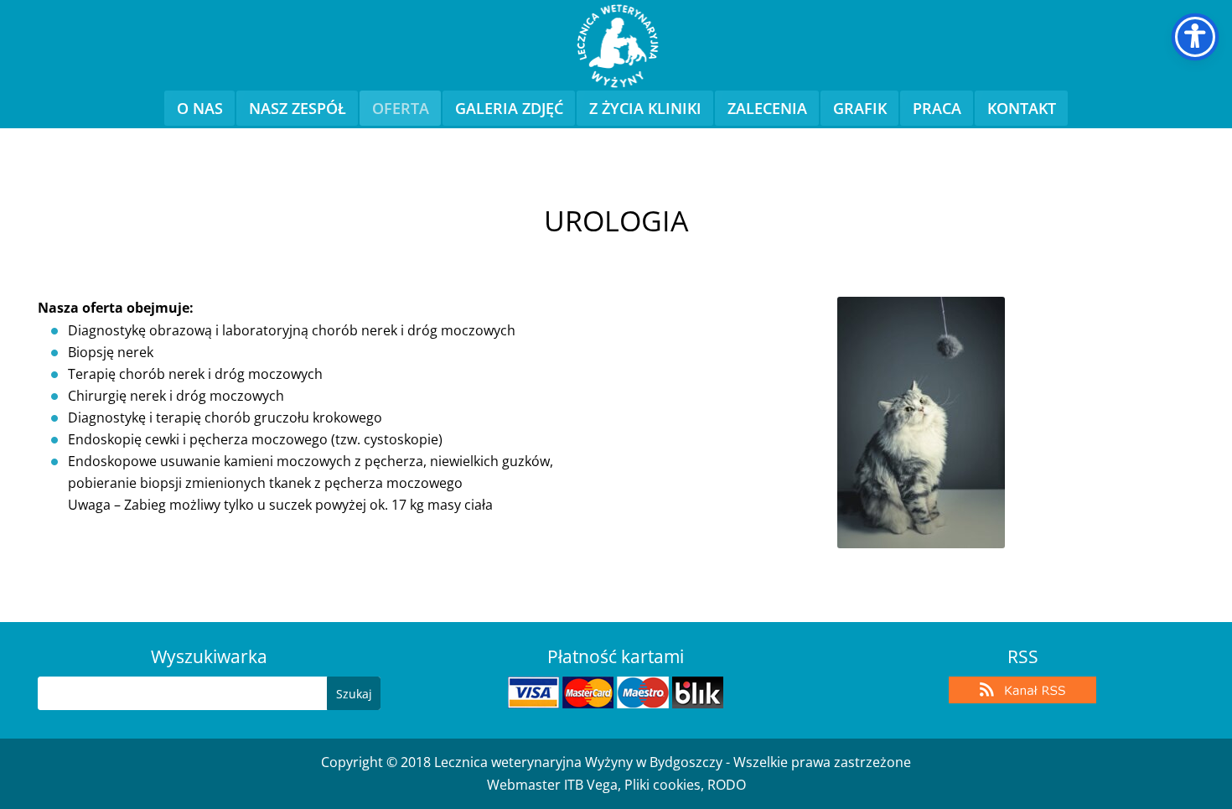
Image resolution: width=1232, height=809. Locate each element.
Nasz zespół (297, 108)
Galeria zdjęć (509, 108)
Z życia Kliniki (645, 108)
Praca (937, 108)
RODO (726, 784)
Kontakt (1021, 108)
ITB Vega (591, 784)
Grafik (860, 108)
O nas (200, 108)
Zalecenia (767, 108)
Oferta (400, 108)
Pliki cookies (662, 784)
